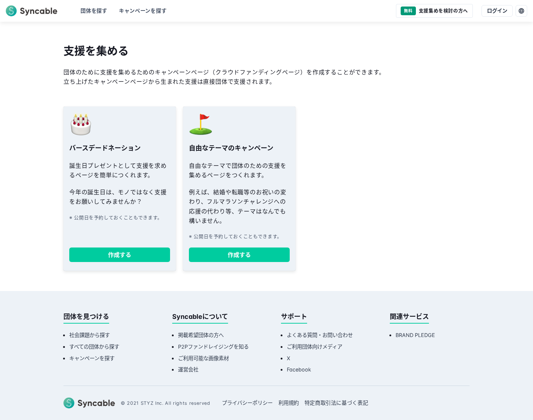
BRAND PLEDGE (415, 335)
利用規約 (288, 403)
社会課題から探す (89, 335)
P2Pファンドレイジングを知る (213, 347)
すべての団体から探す (94, 347)
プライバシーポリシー (247, 403)
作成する (119, 254)
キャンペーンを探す (92, 358)
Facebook (299, 369)
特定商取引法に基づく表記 (336, 403)
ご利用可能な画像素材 (203, 358)
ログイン (497, 11)
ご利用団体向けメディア (314, 347)
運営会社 (188, 369)
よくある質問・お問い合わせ (320, 335)
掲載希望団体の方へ (201, 335)
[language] (521, 11)
